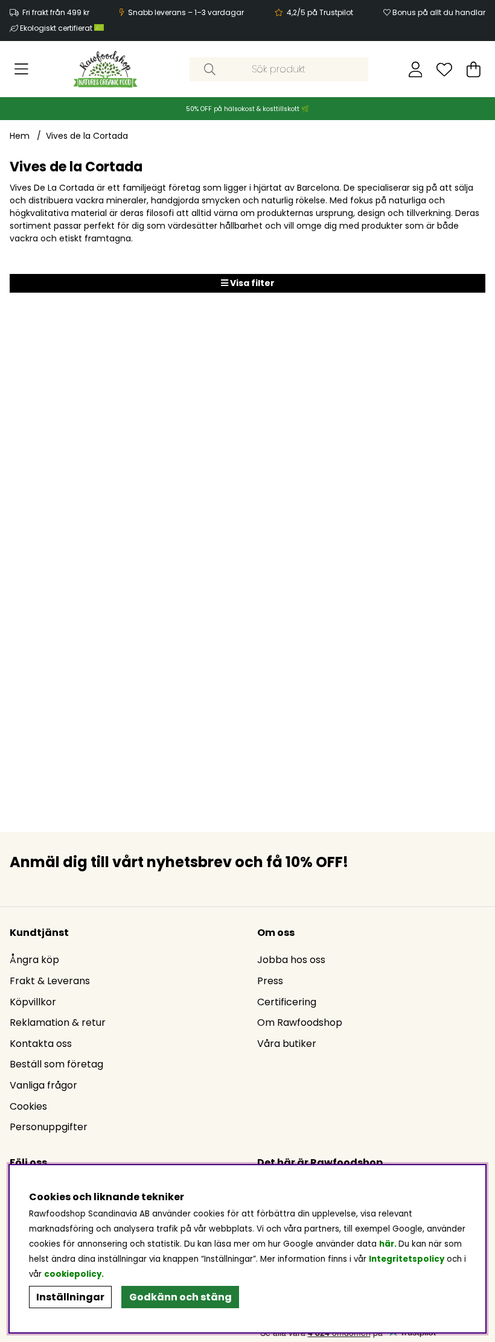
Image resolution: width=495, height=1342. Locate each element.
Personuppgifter (49, 1127)
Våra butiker (286, 1044)
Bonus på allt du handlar (438, 12)
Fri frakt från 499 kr (55, 12)
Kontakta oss (41, 1044)
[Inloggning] (415, 69)
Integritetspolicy (406, 1259)
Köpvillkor (33, 1002)
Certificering (286, 1002)
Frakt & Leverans (50, 981)
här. (388, 1244)
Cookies (28, 1106)
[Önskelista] (444, 69)
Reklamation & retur (58, 1022)
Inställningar (70, 1297)
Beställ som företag (56, 1064)
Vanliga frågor (43, 1085)
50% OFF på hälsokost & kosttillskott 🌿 (247, 108)
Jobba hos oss (291, 960)
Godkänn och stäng (180, 1297)
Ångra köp (34, 960)
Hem (20, 136)
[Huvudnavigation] (21, 69)
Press (270, 981)
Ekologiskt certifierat (57, 28)
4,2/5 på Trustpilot (320, 12)
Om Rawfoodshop (299, 1022)
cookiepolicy (72, 1274)
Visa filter (251, 283)
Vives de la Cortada (87, 136)
